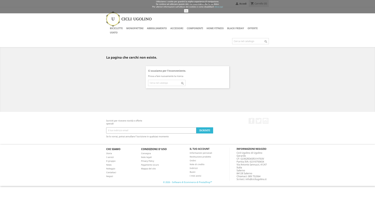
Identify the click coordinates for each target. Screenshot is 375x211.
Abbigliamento (157, 28)
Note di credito (197, 164)
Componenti (195, 28)
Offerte (253, 28)
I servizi (110, 157)
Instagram (266, 121)
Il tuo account (199, 148)
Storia (109, 153)
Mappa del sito (148, 168)
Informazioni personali (201, 153)
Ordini (193, 160)
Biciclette (116, 28)
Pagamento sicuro (150, 164)
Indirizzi (194, 168)
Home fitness (215, 28)
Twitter (258, 121)
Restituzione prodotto (200, 156)
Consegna (146, 153)
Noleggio (110, 168)
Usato (114, 32)
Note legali (146, 157)
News (109, 164)
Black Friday (235, 28)
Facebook (251, 121)
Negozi (109, 176)
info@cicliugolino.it (256, 179)
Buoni (192, 172)
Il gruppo (110, 161)
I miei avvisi (195, 175)
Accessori (176, 28)
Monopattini (134, 28)
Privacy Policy (147, 161)
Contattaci (111, 172)
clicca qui (218, 7)
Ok (186, 11)
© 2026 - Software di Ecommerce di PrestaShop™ (187, 182)
